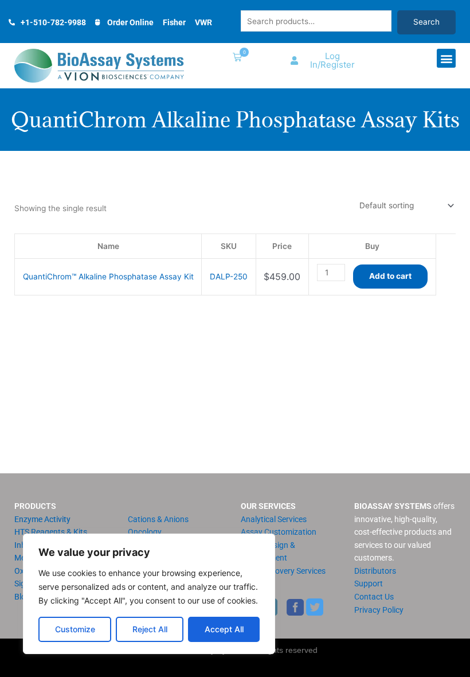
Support (368, 583)
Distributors (375, 570)
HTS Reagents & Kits (50, 531)
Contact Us (374, 596)
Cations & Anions (158, 519)
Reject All (149, 629)
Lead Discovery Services (283, 570)
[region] (149, 594)
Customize (75, 629)
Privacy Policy (379, 609)
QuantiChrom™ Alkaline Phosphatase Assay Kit (108, 276)
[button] (235, 58)
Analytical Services (274, 519)
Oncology (145, 531)
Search (426, 21)
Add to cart (390, 276)
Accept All (224, 629)
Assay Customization (278, 531)
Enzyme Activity (42, 519)
